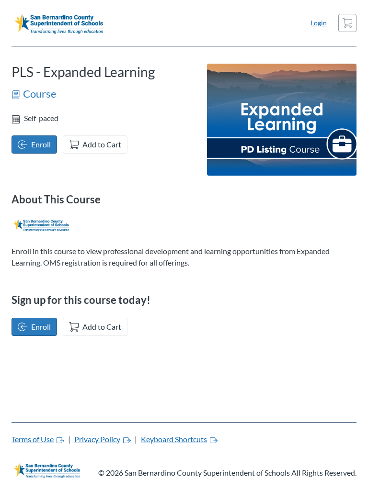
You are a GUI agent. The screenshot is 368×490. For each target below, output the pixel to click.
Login (318, 23)
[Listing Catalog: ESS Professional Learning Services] (40, 225)
